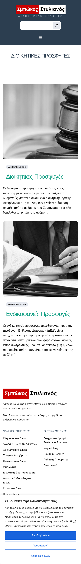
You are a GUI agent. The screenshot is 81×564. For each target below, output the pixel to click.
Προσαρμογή (40, 545)
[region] (40, 529)
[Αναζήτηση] (56, 25)
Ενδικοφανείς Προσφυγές (38, 313)
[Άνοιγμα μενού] (40, 37)
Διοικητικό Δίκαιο (17, 166)
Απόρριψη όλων (40, 556)
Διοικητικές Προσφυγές (34, 176)
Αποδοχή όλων (41, 535)
